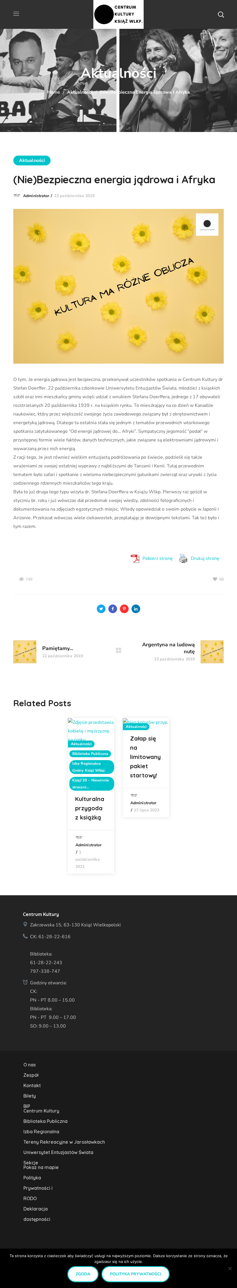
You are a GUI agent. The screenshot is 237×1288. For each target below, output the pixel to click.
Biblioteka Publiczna (90, 753)
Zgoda (83, 1274)
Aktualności (79, 92)
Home (53, 92)
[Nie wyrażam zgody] (230, 1268)
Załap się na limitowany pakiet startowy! (145, 757)
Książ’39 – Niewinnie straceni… (90, 784)
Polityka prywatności (135, 1274)
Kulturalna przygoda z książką (89, 808)
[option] (91, 796)
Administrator (36, 196)
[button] (221, 14)
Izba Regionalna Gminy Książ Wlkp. (89, 767)
